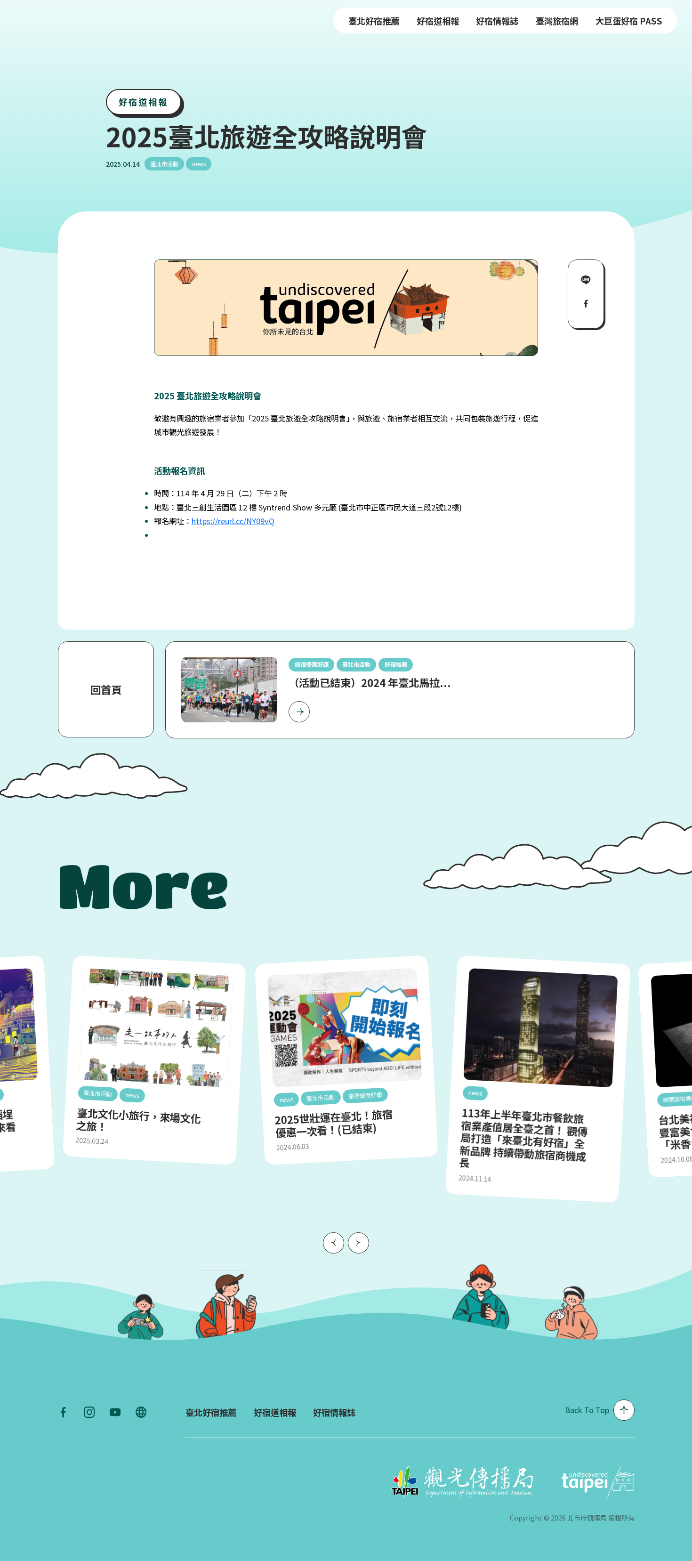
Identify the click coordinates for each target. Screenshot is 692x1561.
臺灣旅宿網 (557, 21)
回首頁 (105, 689)
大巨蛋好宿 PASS (628, 21)
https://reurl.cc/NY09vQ (233, 520)
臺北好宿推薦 (373, 21)
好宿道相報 (438, 21)
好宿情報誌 (497, 21)
